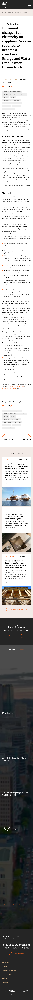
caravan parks (7, 103)
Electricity (22, 94)
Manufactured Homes (9, 389)
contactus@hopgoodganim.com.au (16, 793)
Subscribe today (14, 636)
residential (18, 103)
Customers (7, 106)
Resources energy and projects (12, 91)
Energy (6, 97)
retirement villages (9, 109)
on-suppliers (16, 106)
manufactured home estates (11, 100)
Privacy (4, 991)
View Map (18, 904)
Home (4, 12)
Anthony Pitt (13, 24)
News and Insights (14, 12)
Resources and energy (10, 94)
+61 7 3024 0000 (10, 795)
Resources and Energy (17, 386)
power (13, 97)
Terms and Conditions (12, 991)
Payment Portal (25, 991)
